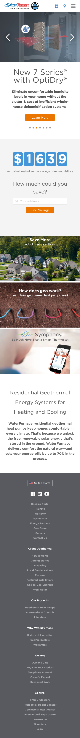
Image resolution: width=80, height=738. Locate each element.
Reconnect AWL (40, 682)
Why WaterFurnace (40, 628)
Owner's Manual (40, 677)
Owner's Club (40, 662)
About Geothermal (40, 548)
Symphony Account (40, 672)
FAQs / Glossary (40, 700)
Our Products (40, 600)
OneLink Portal (40, 504)
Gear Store (40, 528)
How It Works (40, 555)
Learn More (40, 117)
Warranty (40, 513)
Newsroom (40, 719)
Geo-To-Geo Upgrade (40, 584)
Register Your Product (40, 667)
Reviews (40, 575)
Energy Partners (40, 523)
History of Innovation (40, 635)
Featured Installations (40, 580)
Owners (40, 655)
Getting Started (40, 560)
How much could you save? (40, 188)
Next (72, 37)
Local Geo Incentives (40, 570)
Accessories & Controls (40, 612)
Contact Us (40, 537)
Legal (40, 729)
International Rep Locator (40, 714)
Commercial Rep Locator (40, 709)
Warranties (40, 644)
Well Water (40, 589)
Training (40, 508)
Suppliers (40, 724)
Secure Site (40, 518)
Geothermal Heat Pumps (40, 607)
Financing (40, 565)
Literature (40, 617)
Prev (8, 37)
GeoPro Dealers (40, 640)
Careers (40, 533)
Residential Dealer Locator (40, 704)
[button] (73, 6)
